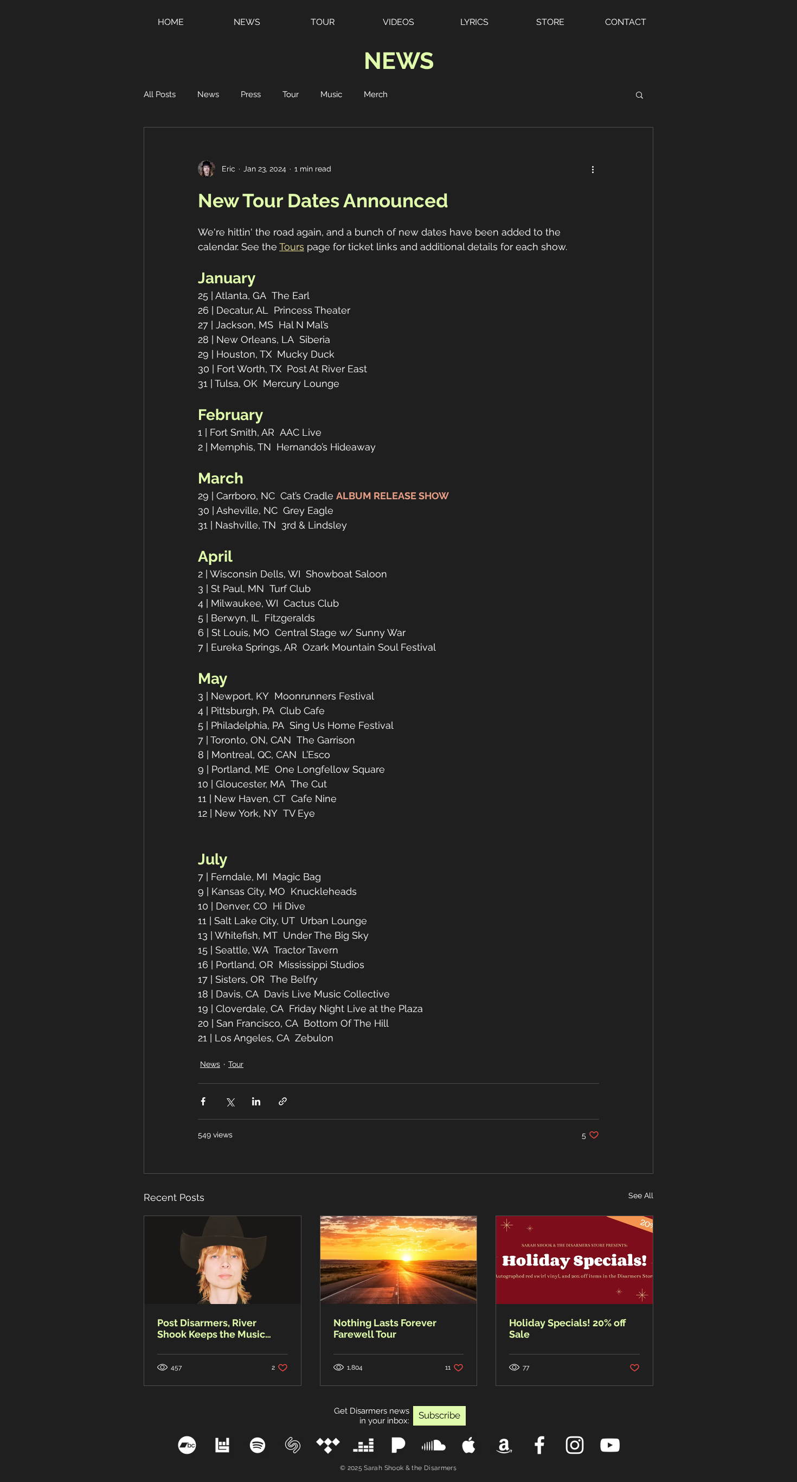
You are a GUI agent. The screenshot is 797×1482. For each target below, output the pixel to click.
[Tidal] (328, 1445)
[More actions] (592, 168)
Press (251, 94)
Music (331, 94)
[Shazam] (293, 1445)
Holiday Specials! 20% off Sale (567, 1328)
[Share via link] (283, 1101)
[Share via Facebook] (203, 1101)
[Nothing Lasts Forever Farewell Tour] (398, 1260)
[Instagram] (575, 1445)
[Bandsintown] (222, 1445)
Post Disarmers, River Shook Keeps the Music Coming (211, 1328)
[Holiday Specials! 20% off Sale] (574, 1260)
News (208, 94)
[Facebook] (539, 1445)
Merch (376, 94)
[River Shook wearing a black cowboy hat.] (222, 1260)
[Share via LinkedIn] (256, 1101)
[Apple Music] (469, 1445)
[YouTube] (610, 1445)
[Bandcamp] (187, 1445)
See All (640, 1195)
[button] (639, 94)
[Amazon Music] (504, 1445)
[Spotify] (257, 1445)
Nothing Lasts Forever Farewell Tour (384, 1328)
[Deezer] (363, 1445)
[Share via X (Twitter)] (229, 1101)
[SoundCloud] (434, 1445)
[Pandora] (398, 1445)
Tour (290, 94)
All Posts (160, 94)
